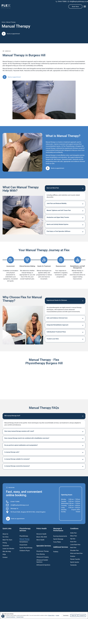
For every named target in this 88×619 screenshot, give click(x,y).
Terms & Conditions (10, 617)
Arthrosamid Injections (43, 565)
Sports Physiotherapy (26, 547)
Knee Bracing (40, 554)
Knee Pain (73, 541)
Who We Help (7, 551)
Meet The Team (7, 540)
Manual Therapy (24, 539)
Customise (65, 615)
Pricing (5, 543)
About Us (5, 534)
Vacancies (6, 545)
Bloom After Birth (41, 537)
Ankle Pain (73, 533)
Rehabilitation (24, 542)
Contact (5, 557)
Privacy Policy (51, 615)
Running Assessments (60, 536)
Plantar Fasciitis (75, 559)
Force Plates (57, 542)
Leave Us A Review (8, 548)
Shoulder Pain (74, 550)
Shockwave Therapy (42, 551)
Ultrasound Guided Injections (42, 561)
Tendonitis (73, 565)
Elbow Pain (73, 536)
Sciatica (72, 556)
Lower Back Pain (75, 544)
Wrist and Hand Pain (76, 553)
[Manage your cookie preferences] (2, 616)
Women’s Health (41, 534)
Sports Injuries (74, 562)
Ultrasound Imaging (42, 557)
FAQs (4, 554)
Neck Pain (73, 547)
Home (3, 22)
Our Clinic (6, 537)
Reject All (74, 615)
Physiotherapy (24, 536)
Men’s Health (40, 540)
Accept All (82, 615)
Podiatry (55, 551)
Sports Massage (58, 539)
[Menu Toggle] (84, 6)
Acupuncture (23, 545)
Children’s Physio (25, 550)
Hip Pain (72, 539)
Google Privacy (20, 617)
